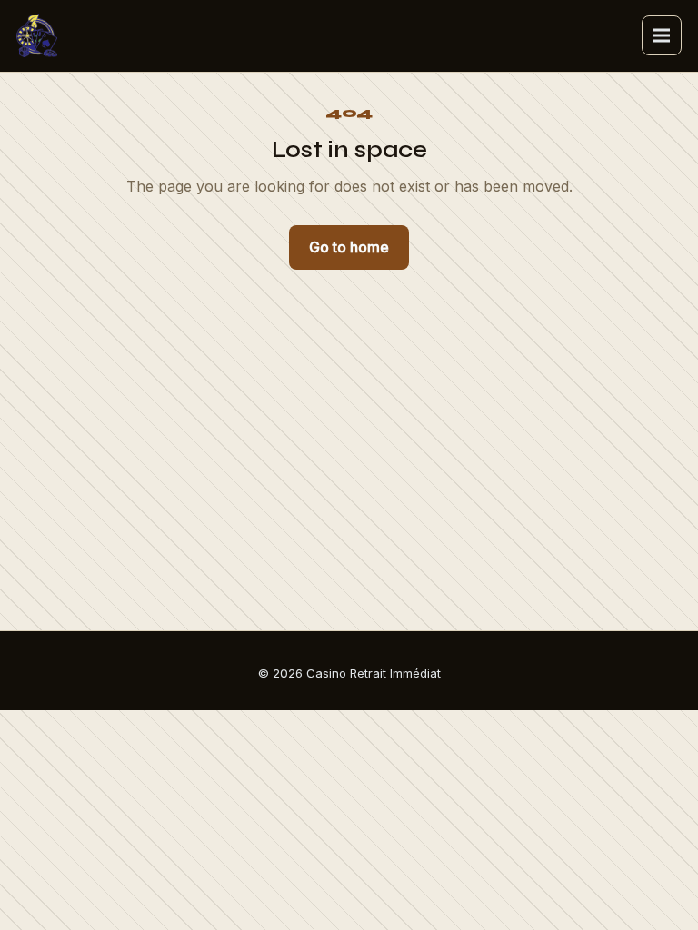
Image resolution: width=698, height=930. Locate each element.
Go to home (349, 247)
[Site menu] (662, 35)
